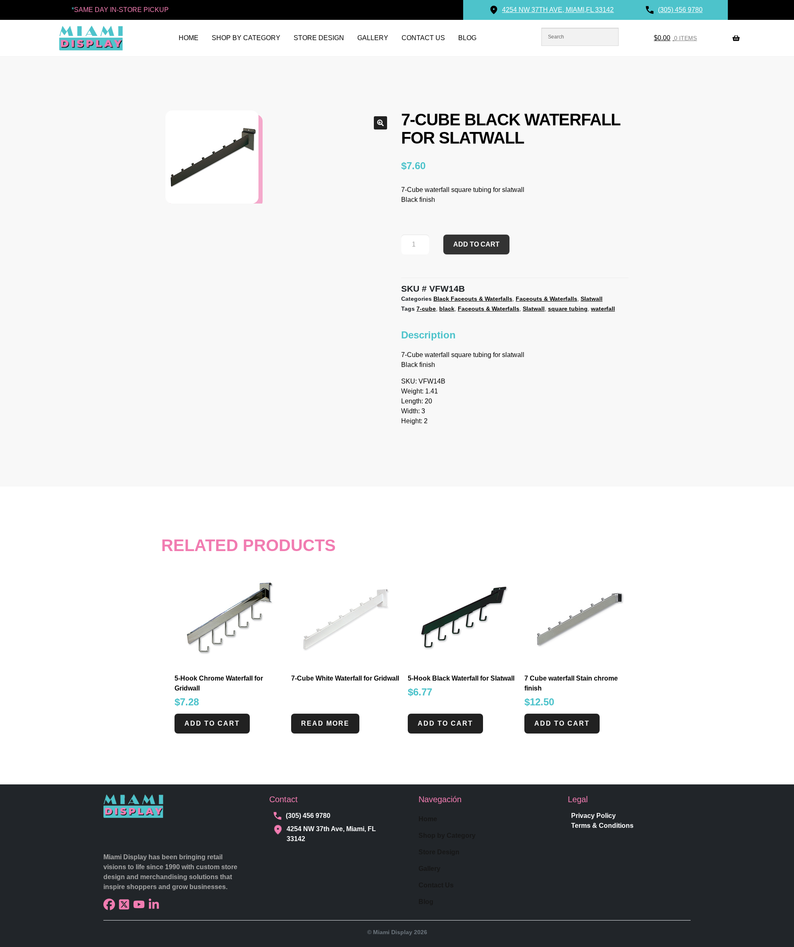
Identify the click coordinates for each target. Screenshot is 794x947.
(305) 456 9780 (308, 815)
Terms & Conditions (602, 825)
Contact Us (423, 37)
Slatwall (592, 298)
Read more (325, 723)
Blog (467, 37)
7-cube (426, 308)
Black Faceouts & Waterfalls (472, 298)
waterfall (603, 308)
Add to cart (476, 244)
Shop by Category (246, 37)
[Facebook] (109, 904)
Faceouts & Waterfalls (546, 298)
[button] (380, 122)
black (446, 308)
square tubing (568, 308)
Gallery (372, 37)
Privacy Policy (593, 815)
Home (188, 37)
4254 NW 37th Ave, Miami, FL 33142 (331, 833)
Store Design (319, 37)
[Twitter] (124, 904)
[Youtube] (139, 904)
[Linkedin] (154, 904)
